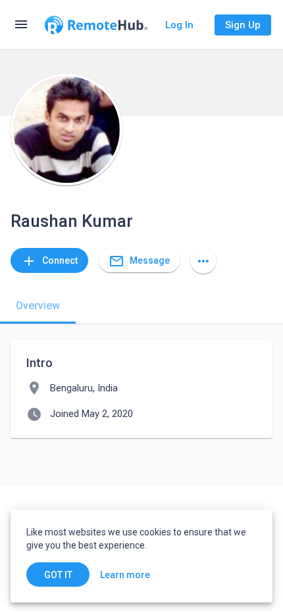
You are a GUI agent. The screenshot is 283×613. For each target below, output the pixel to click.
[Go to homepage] (96, 25)
